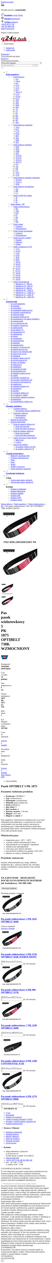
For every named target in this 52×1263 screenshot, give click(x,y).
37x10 (17, 266)
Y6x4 (17, 81)
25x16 (17, 96)
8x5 (16, 83)
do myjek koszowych (19, 360)
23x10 (17, 251)
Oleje (13, 460)
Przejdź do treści (7, 2)
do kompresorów (17, 345)
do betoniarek (16, 399)
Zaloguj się (10, 48)
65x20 (17, 277)
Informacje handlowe (9, 888)
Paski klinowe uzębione (23, 145)
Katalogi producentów (14, 1124)
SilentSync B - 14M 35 (24, 290)
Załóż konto (10, 50)
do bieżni (14, 336)
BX (16, 169)
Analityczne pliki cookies (10, 1212)
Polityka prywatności (14, 1117)
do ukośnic (15, 391)
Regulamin (10, 1115)
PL (16, 220)
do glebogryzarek (17, 315)
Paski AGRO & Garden (23, 195)
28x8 (17, 260)
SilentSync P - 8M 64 (23, 288)
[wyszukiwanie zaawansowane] (34, 65)
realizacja (11, 22)
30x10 (17, 262)
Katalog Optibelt (17, 493)
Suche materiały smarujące (21, 469)
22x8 (17, 255)
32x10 (17, 264)
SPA (17, 103)
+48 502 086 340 (7, 26)
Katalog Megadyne (18, 491)
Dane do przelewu (13, 1139)
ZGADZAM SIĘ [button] (7, 1258)
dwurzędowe (20, 417)
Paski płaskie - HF (18, 204)
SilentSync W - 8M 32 (24, 286)
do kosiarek (15, 306)
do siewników (16, 308)
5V (16, 112)
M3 (16, 116)
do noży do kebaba (18, 362)
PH (16, 209)
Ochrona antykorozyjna (20, 458)
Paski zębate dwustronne (23, 231)
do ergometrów (16, 338)
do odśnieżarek (16, 334)
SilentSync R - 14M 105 (24, 297)
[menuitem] (26, 184)
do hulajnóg (15, 343)
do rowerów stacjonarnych (21, 382)
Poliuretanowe (20, 229)
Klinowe (18, 242)
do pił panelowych (18, 332)
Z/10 (17, 86)
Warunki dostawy (12, 1134)
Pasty (13, 462)
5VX (17, 175)
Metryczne (19, 440)
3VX (17, 173)
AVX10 (18, 156)
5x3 (16, 79)
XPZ (17, 147)
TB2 (17, 211)
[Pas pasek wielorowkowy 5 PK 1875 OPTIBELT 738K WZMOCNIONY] (19, 545)
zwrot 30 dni (13, 15)
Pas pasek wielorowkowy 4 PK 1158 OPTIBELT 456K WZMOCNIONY (19, 955)
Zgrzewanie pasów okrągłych (22, 482)
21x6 (17, 253)
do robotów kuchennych (20, 378)
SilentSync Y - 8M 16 (23, 284)
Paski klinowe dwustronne (24, 187)
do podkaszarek (17, 328)
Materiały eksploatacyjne (20, 456)
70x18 (17, 279)
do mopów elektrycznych (20, 358)
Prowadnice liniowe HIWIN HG (28, 411)
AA (16, 189)
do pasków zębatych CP (24, 449)
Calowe (18, 442)
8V (16, 114)
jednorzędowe (20, 415)
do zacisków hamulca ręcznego (22, 397)
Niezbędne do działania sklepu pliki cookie (19, 1184)
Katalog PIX (15, 496)
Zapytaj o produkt (8, 928)
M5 (16, 118)
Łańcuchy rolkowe (21, 413)
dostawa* (12, 19)
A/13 (17, 88)
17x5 (17, 249)
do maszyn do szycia (18, 354)
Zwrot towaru (11, 1143)
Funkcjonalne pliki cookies (11, 1201)
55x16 (17, 275)
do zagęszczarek (17, 321)
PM (16, 222)
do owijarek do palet (18, 369)
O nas (8, 1113)
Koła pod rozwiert (22, 426)
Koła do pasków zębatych (23, 431)
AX (16, 166)
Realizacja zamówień (14, 1132)
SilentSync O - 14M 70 (24, 295)
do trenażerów (16, 389)
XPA (17, 149)
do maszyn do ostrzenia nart (21, 352)
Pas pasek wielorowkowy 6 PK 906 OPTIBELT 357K (18, 991)
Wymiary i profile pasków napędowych (21, 1121)
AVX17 (18, 162)
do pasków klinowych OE (25, 447)
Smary (13, 464)
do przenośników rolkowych (22, 402)
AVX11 (18, 158)
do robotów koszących (19, 325)
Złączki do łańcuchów (19, 420)
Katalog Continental (18, 489)
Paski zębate (18, 224)
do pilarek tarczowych (19, 349)
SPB (17, 105)
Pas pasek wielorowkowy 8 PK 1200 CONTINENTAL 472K (19, 1062)
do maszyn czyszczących (20, 347)
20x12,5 (18, 92)
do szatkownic (16, 384)
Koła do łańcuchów (18, 422)
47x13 (17, 271)
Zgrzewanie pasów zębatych (21, 480)
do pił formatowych (18, 371)
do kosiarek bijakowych (20, 317)
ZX (16, 164)
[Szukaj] (37, 65)
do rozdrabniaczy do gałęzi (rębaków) (25, 319)
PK (16, 217)
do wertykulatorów (18, 304)
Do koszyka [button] (30, 964)
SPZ (17, 101)
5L (16, 202)
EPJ (17, 213)
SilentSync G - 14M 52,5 (25, 293)
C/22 (17, 94)
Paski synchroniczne (21, 282)
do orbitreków (16, 367)
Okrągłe (18, 240)
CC (16, 193)
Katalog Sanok (16, 500)
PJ (16, 215)
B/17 (17, 90)
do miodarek (15, 356)
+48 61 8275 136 (7, 24)
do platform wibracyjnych (20, 373)
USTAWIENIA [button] (7, 1256)
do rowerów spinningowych (21, 380)
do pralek (14, 375)
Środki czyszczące (18, 467)
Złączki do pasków (21, 445)
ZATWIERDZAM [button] (8, 1247)
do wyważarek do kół (19, 323)
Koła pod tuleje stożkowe (25, 429)
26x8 (17, 258)
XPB (17, 151)
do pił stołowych (17, 330)
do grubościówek (17, 341)
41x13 (17, 268)
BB (16, 191)
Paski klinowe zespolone (23, 125)
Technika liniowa (20, 409)
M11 (17, 123)
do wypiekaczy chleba (19, 395)
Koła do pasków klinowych (24, 424)
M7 (16, 120)
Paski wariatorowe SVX (23, 247)
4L (16, 200)
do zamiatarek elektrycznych (21, 310)
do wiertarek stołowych (20, 393)
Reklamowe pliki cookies (10, 1228)
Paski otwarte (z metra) (22, 238)
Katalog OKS (16, 498)
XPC (17, 153)
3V (16, 109)
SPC (17, 107)
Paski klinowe (19, 77)
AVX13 (18, 160)
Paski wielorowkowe (22, 207)
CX (16, 171)
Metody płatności (12, 1136)
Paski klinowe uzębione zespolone (27, 178)
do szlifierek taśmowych (20, 386)
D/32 (17, 99)
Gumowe (19, 226)
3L (16, 198)
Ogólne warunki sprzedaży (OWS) (19, 1119)
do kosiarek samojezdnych (21, 312)
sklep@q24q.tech (7, 29)
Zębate (18, 244)
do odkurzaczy (16, 365)
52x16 (17, 273)
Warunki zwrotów (13, 1141)
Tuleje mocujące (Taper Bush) (25, 438)
